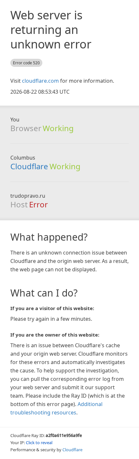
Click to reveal (39, 442)
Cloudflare (29, 166)
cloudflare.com (40, 80)
